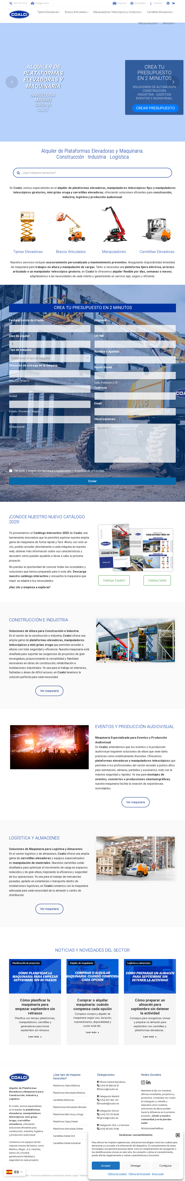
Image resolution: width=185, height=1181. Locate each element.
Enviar (92, 481)
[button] (178, 1135)
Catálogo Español (114, 580)
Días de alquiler (20, 336)
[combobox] (50, 358)
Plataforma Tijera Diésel (65, 1121)
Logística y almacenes (138, 963)
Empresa (121, 3)
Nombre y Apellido (107, 351)
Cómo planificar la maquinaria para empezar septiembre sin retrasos (35, 1006)
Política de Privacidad (139, 1174)
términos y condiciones (57, 470)
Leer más (33, 1036)
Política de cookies (117, 1174)
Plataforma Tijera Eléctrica (66, 1085)
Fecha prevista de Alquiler (28, 320)
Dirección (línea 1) (19, 380)
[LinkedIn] (148, 1083)
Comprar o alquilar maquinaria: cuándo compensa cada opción (92, 1004)
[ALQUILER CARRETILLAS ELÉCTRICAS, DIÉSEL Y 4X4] (157, 224)
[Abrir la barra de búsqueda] (107, 3)
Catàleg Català (157, 580)
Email (99, 403)
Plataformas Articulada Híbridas (69, 1107)
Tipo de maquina (21, 350)
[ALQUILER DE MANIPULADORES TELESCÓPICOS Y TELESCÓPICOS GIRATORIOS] (114, 224)
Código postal (17, 426)
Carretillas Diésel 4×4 (64, 1136)
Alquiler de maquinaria (81, 963)
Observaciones (104, 419)
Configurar (165, 1165)
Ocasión (158, 3)
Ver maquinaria (49, 691)
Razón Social (104, 367)
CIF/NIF (100, 336)
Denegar (136, 1165)
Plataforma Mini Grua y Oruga (68, 1114)
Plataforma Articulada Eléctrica (69, 1092)
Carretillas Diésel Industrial (67, 1143)
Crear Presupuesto (155, 108)
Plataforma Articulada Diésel (68, 1128)
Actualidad (140, 3)
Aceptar (105, 1165)
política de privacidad (90, 470)
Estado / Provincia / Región (24, 411)
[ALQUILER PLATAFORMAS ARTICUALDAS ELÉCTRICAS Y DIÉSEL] (71, 224)
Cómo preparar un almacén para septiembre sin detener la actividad (150, 1006)
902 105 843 (20, 3)
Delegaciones (42, 3)
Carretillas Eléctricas (63, 1100)
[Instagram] (143, 1083)
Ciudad (13, 396)
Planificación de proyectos (26, 963)
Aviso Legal (158, 1174)
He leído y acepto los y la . (59, 470)
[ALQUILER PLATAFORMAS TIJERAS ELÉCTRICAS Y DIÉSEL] (28, 224)
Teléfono (101, 387)
